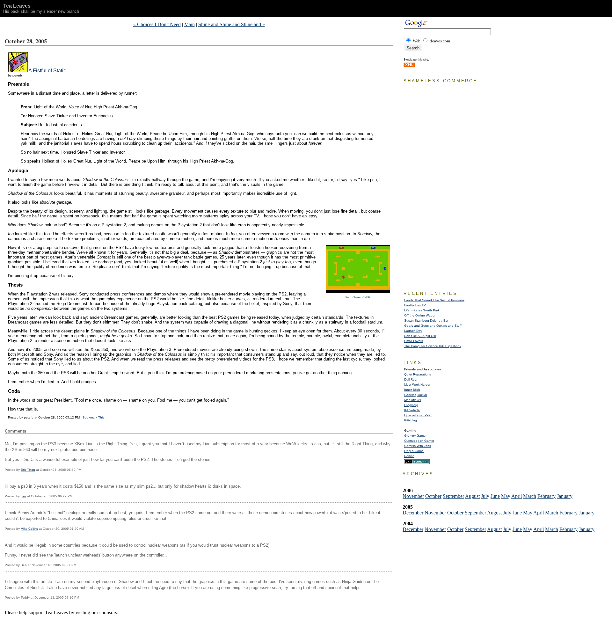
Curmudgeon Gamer (419, 440)
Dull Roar (411, 379)
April (516, 496)
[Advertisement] (79, 625)
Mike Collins (29, 528)
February (546, 496)
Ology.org (411, 405)
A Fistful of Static (47, 70)
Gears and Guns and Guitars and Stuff (433, 325)
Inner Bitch (412, 389)
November (413, 496)
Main (189, 24)
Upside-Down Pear (418, 415)
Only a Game (414, 451)
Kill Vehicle (412, 410)
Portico (409, 456)
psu (23, 496)
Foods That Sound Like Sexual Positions (434, 300)
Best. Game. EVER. (358, 297)
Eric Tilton (28, 469)
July (485, 496)
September (453, 496)
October (433, 496)
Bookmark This (93, 417)
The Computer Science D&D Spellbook (432, 346)
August (472, 496)
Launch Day (413, 330)
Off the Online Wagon (420, 315)
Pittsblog (410, 420)
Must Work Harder (417, 384)
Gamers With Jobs (417, 446)
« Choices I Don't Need (157, 24)
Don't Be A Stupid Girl (420, 336)
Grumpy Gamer (415, 435)
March (529, 496)
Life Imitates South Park (422, 310)
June (495, 496)
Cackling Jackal (415, 395)
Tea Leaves (17, 6)
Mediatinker (412, 400)
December (413, 512)
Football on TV (415, 305)
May (505, 496)
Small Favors (413, 341)
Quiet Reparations (417, 374)
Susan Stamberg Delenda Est (426, 320)
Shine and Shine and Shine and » (231, 24)
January (564, 496)
